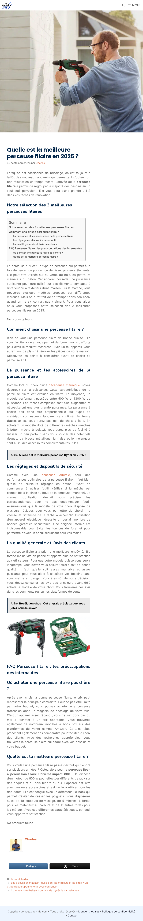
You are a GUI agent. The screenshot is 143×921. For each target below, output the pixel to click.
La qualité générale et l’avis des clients (35, 244)
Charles (31, 839)
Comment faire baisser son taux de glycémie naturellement (45, 890)
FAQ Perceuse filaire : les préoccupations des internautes (45, 248)
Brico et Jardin (19, 879)
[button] (123, 5)
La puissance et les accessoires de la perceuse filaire (43, 236)
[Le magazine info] (7, 5)
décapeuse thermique (64, 385)
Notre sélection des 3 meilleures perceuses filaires (41, 227)
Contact (72, 915)
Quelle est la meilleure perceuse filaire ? (35, 256)
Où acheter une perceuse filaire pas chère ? (38, 252)
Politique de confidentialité (118, 911)
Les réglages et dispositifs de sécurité (34, 240)
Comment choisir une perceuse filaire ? (34, 231)
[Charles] (16, 850)
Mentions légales (88, 911)
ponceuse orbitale (56, 475)
